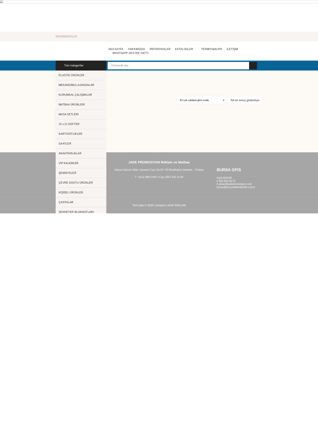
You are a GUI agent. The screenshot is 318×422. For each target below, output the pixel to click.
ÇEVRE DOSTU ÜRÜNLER (76, 182)
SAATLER (65, 143)
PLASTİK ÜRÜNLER (71, 75)
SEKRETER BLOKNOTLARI (76, 212)
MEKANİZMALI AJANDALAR (76, 85)
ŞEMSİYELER (67, 173)
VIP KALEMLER (69, 163)
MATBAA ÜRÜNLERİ (72, 104)
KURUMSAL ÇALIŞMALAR (75, 94)
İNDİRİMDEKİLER (66, 36)
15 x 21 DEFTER (69, 124)
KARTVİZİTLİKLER (70, 133)
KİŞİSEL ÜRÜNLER (71, 192)
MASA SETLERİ (69, 114)
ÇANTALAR (66, 202)
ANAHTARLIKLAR (70, 153)
